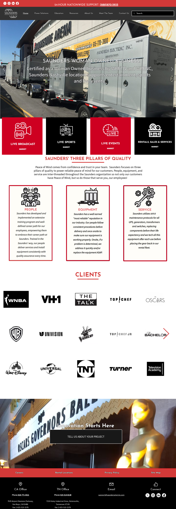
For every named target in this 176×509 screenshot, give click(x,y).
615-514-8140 (65, 495)
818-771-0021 (23, 495)
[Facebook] (17, 3)
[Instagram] (9, 3)
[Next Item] (166, 334)
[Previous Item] (4, 69)
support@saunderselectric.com (111, 495)
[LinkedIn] (13, 3)
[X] (4, 3)
